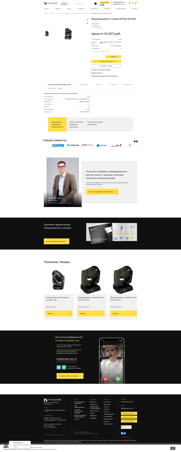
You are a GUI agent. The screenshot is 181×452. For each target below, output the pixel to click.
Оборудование (109, 414)
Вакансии (93, 415)
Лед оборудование (79, 406)
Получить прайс (128, 421)
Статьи (106, 411)
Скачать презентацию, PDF (55, 241)
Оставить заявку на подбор (68, 376)
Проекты (93, 402)
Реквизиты (93, 404)
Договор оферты (125, 437)
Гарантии (128, 84)
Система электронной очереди (78, 411)
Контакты (134, 8)
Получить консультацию (106, 61)
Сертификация (73, 124)
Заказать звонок (104, 2)
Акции (92, 413)
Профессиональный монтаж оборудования (104, 76)
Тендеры (93, 418)
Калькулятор (108, 424)
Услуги (69, 8)
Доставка (83, 84)
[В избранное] (87, 19)
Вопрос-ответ (108, 419)
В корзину (113, 56)
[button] (135, 141)
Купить (50, 313)
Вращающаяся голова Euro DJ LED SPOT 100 (91, 298)
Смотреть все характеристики (99, 51)
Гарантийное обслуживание (95, 407)
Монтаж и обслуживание (76, 122)
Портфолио (94, 8)
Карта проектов (121, 8)
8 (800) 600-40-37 (67, 359)
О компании (80, 8)
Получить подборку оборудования (100, 191)
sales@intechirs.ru (127, 408)
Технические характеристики (59, 84)
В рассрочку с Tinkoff (106, 65)
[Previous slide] (47, 20)
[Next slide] (47, 47)
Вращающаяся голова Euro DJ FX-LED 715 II (123, 298)
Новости (107, 409)
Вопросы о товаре (55, 88)
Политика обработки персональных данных (86, 433)
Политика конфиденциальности (83, 432)
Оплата (98, 84)
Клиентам (107, 8)
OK (173, 448)
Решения (57, 8)
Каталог (46, 8)
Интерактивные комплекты (79, 402)
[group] (71, 33)
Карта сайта (94, 410)
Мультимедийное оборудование (80, 416)
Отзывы (113, 84)
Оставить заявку (127, 413)
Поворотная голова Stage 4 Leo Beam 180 (57, 298)
